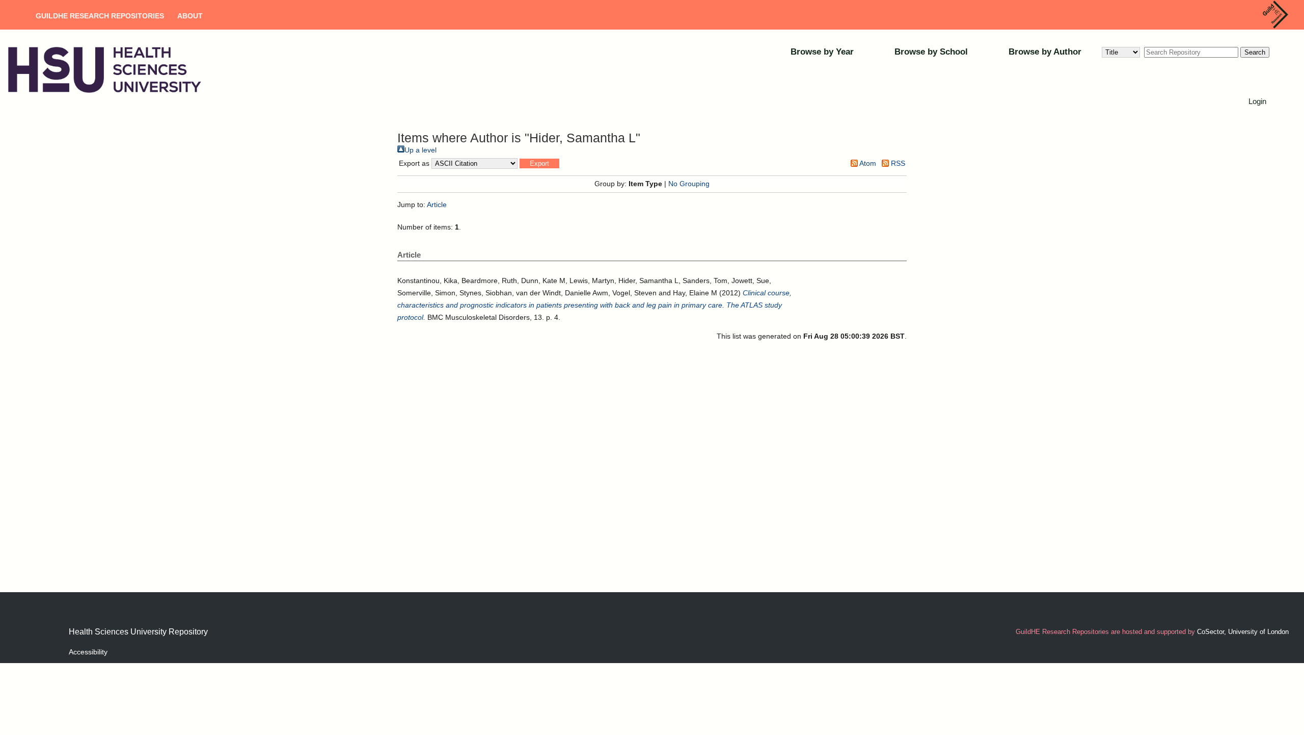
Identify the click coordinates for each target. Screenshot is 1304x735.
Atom (867, 163)
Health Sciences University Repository (138, 631)
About (190, 16)
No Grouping (689, 184)
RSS (897, 163)
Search (1254, 52)
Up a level (420, 150)
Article (437, 204)
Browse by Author (1045, 52)
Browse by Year (822, 52)
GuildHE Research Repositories (100, 16)
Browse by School (931, 52)
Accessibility (88, 652)
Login (1257, 101)
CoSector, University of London (1243, 632)
